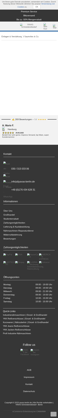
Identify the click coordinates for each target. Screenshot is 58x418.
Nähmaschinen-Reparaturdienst (18, 231)
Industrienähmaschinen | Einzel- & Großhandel (25, 315)
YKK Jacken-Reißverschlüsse (17, 329)
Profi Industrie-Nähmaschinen (17, 333)
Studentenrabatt (11, 219)
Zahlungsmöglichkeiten (14, 223)
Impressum (29, 377)
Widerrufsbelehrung (12, 235)
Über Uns (7, 211)
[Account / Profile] (45, 26)
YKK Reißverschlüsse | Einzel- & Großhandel (24, 318)
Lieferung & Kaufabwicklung (16, 227)
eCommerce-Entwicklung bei (24, 411)
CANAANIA (41, 411)
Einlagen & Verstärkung (11, 36)
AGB (29, 370)
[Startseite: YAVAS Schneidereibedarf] (29, 26)
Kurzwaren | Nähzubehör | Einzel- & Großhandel (25, 322)
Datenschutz (29, 391)
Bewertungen (9, 239)
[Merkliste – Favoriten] (50, 26)
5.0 (40, 119)
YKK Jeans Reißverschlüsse (16, 326)
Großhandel (9, 215)
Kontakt (29, 384)
